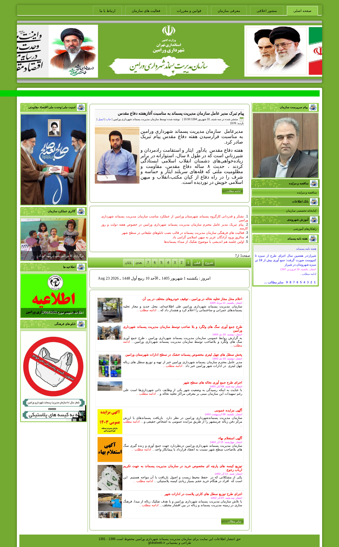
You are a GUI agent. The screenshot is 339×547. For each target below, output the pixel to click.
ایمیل (101, 119)
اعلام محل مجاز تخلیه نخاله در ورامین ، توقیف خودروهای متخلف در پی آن (192, 299)
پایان (128, 262)
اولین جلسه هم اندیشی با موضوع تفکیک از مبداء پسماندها (204, 242)
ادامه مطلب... (232, 191)
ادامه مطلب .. (308, 274)
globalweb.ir (156, 543)
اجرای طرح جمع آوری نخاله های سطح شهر (212, 382)
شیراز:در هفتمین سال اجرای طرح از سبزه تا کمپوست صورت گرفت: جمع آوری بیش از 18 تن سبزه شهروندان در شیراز (285, 260)
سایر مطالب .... (273, 282)
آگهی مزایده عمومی (228, 410)
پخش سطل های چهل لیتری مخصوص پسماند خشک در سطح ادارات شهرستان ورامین (183, 354)
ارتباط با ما (107, 11)
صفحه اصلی (302, 11)
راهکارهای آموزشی (305, 229)
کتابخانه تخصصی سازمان (301, 210)
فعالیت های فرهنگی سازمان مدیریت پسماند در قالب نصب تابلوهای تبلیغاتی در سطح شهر (183, 233)
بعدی (139, 262)
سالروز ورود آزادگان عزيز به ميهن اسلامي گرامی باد (208, 237)
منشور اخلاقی (267, 11)
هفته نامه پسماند (306, 248)
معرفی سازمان (229, 11)
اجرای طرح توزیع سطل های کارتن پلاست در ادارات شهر (203, 494)
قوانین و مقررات (189, 11)
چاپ (108, 119)
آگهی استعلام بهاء (230, 438)
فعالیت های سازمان (146, 11)
